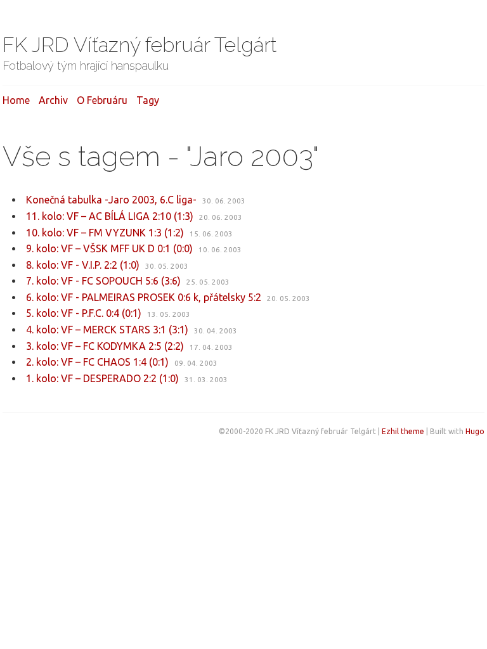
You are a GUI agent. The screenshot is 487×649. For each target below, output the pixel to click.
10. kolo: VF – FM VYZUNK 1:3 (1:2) (105, 232)
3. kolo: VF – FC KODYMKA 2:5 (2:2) (105, 346)
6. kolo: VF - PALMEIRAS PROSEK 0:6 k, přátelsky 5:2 (143, 297)
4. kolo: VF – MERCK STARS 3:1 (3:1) (107, 329)
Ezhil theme (403, 431)
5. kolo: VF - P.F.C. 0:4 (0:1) (83, 313)
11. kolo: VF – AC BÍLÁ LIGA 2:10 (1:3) (109, 216)
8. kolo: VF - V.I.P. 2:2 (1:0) (83, 265)
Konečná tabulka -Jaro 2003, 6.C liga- (111, 199)
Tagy (147, 100)
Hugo (474, 431)
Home (16, 100)
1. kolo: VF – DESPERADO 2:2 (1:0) (102, 378)
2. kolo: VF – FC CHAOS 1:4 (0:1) (97, 362)
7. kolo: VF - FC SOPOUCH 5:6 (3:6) (103, 280)
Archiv (53, 100)
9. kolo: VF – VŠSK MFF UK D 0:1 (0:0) (109, 248)
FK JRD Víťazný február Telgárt (140, 44)
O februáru (102, 100)
